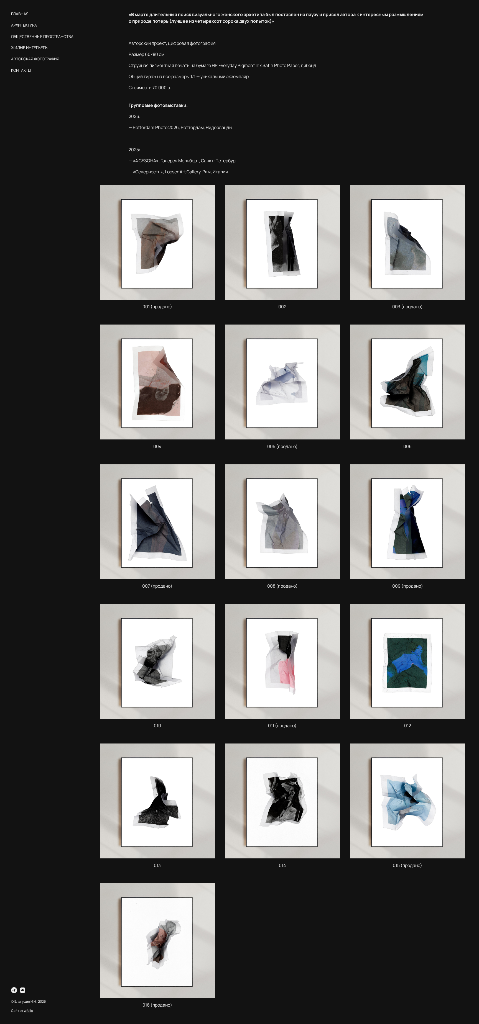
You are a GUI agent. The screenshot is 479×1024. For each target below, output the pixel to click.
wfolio (28, 1010)
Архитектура (24, 25)
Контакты (21, 70)
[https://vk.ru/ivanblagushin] (22, 990)
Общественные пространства (42, 36)
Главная (20, 13)
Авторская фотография (35, 58)
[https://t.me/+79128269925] (14, 990)
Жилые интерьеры (29, 47)
